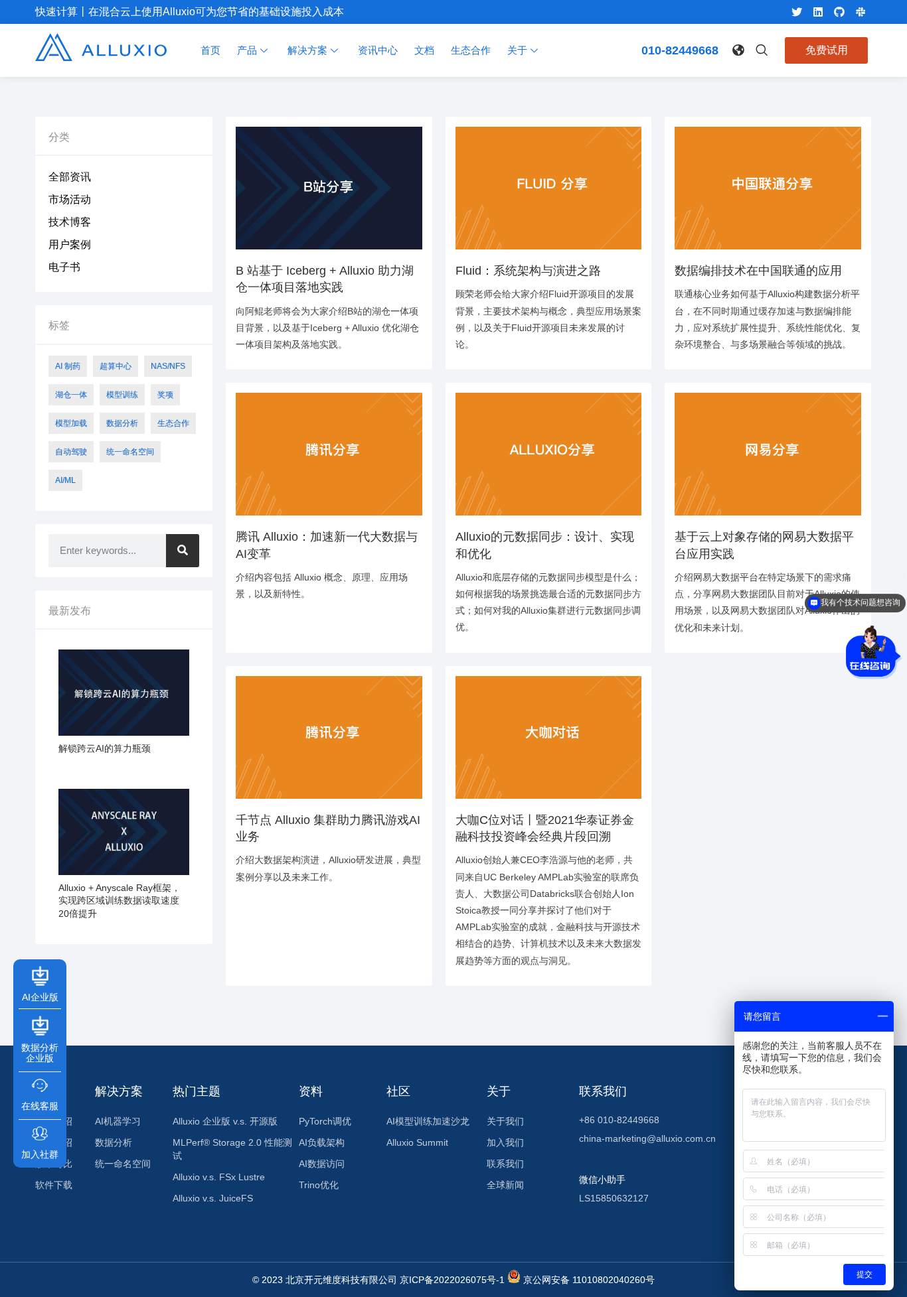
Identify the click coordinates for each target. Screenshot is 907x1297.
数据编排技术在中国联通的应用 (758, 270)
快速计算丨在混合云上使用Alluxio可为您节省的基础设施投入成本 (189, 11)
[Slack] (860, 12)
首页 (210, 50)
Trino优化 (319, 1185)
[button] (737, 47)
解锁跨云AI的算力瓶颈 (104, 748)
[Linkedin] (818, 12)
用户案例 (69, 244)
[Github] (839, 12)
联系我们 (505, 1163)
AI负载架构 (322, 1142)
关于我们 (505, 1121)
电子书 (64, 267)
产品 (247, 50)
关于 (517, 50)
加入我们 (505, 1142)
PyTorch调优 (325, 1121)
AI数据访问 (322, 1163)
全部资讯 (69, 176)
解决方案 (307, 50)
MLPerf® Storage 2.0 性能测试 (232, 1149)
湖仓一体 (71, 394)
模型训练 (122, 394)
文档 (424, 50)
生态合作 (471, 50)
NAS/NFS (168, 366)
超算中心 (115, 366)
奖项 (165, 394)
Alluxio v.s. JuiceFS (213, 1198)
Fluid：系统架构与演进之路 (528, 270)
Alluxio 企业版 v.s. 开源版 (225, 1121)
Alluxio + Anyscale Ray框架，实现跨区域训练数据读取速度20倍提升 (119, 900)
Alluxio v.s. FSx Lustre (219, 1177)
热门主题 (196, 1091)
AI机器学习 (118, 1121)
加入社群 (39, 1153)
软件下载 (53, 1185)
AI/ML (65, 480)
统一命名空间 (130, 451)
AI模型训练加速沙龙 (427, 1121)
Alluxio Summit (417, 1142)
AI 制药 (67, 366)
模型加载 (71, 423)
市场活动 (69, 199)
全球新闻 (505, 1185)
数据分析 (122, 423)
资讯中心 (378, 50)
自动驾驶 (71, 451)
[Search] (182, 550)
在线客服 (39, 1105)
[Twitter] (796, 12)
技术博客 (69, 222)
